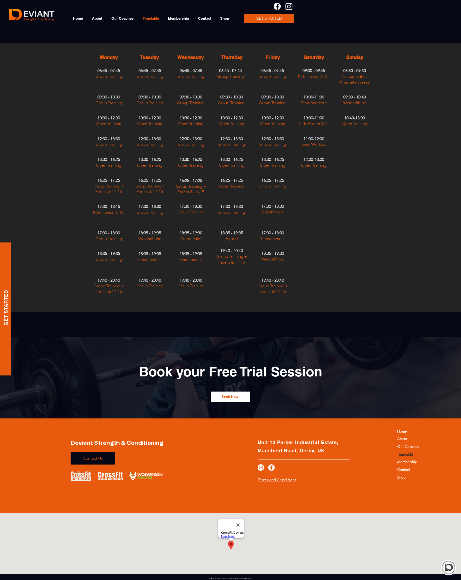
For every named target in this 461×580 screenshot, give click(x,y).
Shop (401, 477)
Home (402, 431)
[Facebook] (277, 6)
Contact (403, 469)
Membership (407, 462)
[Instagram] (289, 6)
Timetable (405, 454)
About (402, 438)
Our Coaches (408, 446)
